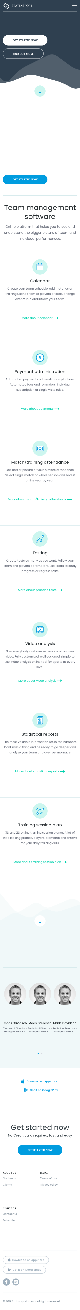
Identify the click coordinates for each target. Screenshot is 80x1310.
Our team (9, 1178)
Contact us (10, 1214)
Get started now (25, 40)
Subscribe (9, 1220)
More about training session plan (37, 862)
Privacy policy (49, 1185)
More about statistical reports (37, 771)
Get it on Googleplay (26, 1270)
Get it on (44, 1090)
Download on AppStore (28, 1260)
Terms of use (48, 1178)
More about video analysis (37, 681)
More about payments (37, 409)
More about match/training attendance (37, 499)
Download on (42, 1081)
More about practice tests (37, 590)
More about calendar (37, 318)
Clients (7, 1185)
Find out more (23, 54)
